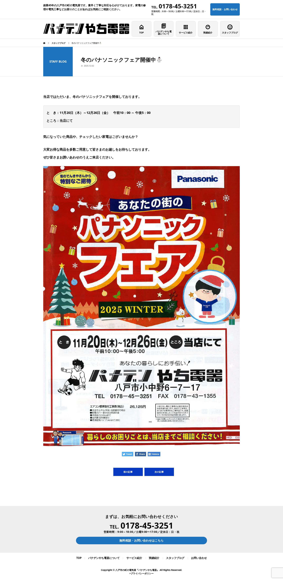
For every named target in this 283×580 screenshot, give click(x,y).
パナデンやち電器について (164, 32)
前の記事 (128, 471)
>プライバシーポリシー (141, 573)
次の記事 (159, 471)
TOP (141, 32)
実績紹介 (207, 32)
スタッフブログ (230, 32)
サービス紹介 (186, 32)
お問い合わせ (199, 558)
